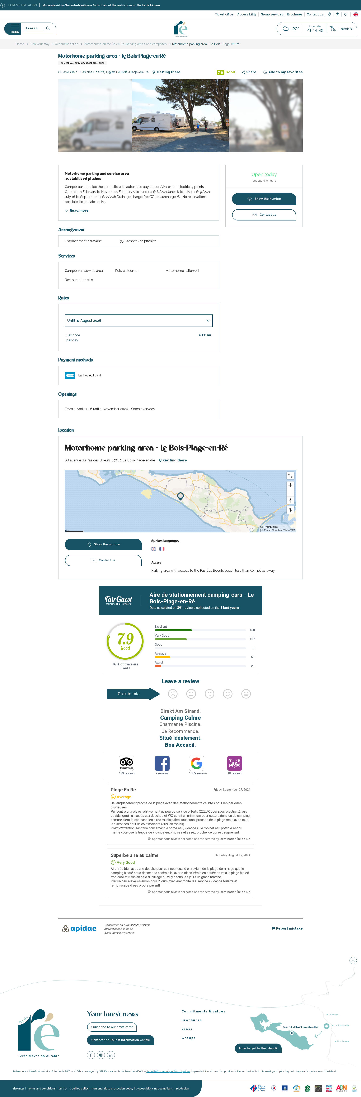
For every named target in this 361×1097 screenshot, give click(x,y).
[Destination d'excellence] (274, 1088)
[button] (356, 14)
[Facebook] (91, 1056)
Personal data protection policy (112, 1088)
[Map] (329, 14)
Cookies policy (79, 1088)
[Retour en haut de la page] (353, 961)
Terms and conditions (41, 1088)
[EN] (356, 14)
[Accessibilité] (337, 14)
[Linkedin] (111, 1056)
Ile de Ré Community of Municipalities (168, 1071)
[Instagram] (101, 1056)
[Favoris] (346, 14)
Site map (18, 1088)
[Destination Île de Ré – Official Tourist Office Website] (181, 29)
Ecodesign (182, 1088)
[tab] (134, 321)
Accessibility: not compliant (154, 1088)
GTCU (63, 1088)
